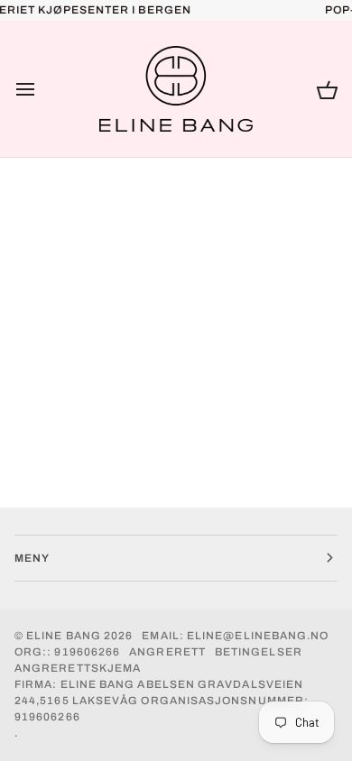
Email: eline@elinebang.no (235, 635)
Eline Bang (63, 635)
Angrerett (167, 652)
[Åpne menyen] (41, 89)
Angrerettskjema (77, 668)
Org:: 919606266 (67, 652)
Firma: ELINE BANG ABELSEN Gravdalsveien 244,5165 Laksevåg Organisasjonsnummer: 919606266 (161, 700)
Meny (32, 558)
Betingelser (258, 652)
